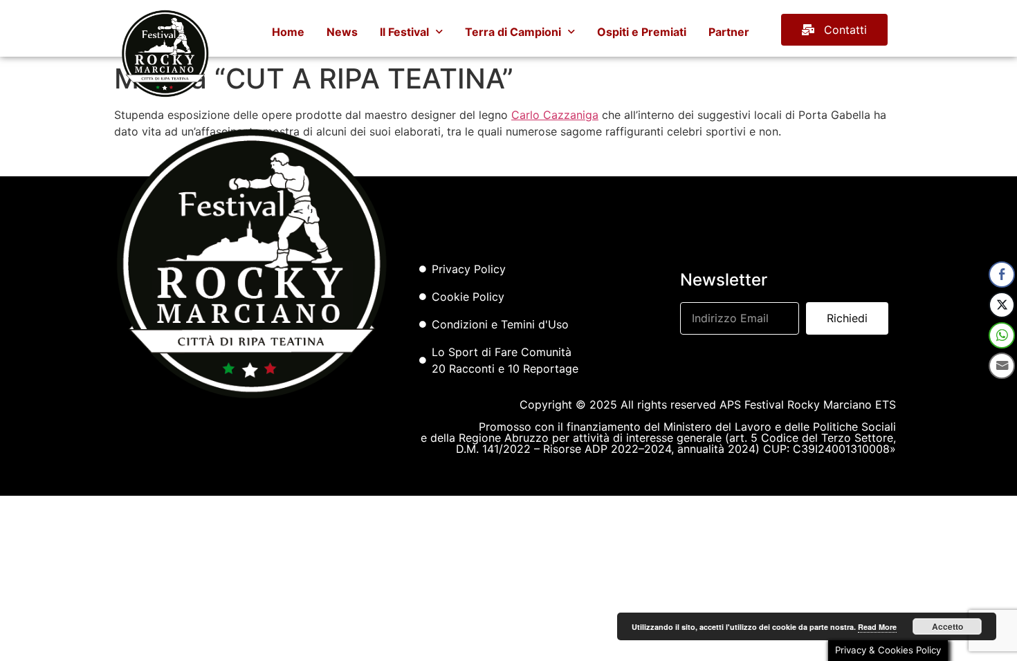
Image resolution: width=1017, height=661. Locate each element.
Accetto (947, 626)
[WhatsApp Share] (1002, 335)
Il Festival (404, 32)
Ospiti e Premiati (641, 32)
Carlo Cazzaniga (554, 115)
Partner (728, 32)
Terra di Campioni (513, 32)
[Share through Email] (1002, 366)
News (342, 32)
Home (288, 32)
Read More (877, 627)
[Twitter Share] (1002, 305)
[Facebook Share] (1002, 274)
